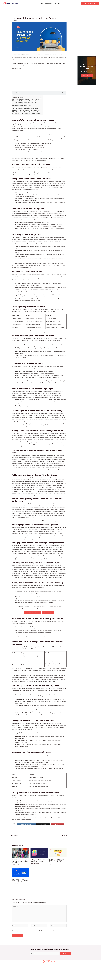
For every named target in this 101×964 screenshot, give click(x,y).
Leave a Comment (23, 21)
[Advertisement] (39, 81)
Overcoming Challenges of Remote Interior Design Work (27, 113)
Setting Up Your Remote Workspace (22, 107)
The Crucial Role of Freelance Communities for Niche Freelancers (20, 880)
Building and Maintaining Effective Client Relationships (26, 110)
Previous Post (14, 835)
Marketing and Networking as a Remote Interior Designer (27, 111)
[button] (39, 97)
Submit (65, 953)
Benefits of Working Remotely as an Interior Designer (26, 99)
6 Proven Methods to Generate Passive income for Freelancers (57, 860)
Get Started (86, 75)
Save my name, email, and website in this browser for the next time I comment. (33, 931)
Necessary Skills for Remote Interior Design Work (25, 101)
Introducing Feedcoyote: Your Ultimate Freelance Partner (20, 861)
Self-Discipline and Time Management (22, 104)
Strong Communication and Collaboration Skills (25, 102)
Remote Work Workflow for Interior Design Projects (25, 108)
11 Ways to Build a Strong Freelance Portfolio (39, 860)
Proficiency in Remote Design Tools (22, 105)
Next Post (65, 835)
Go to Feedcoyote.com (90, 3)
